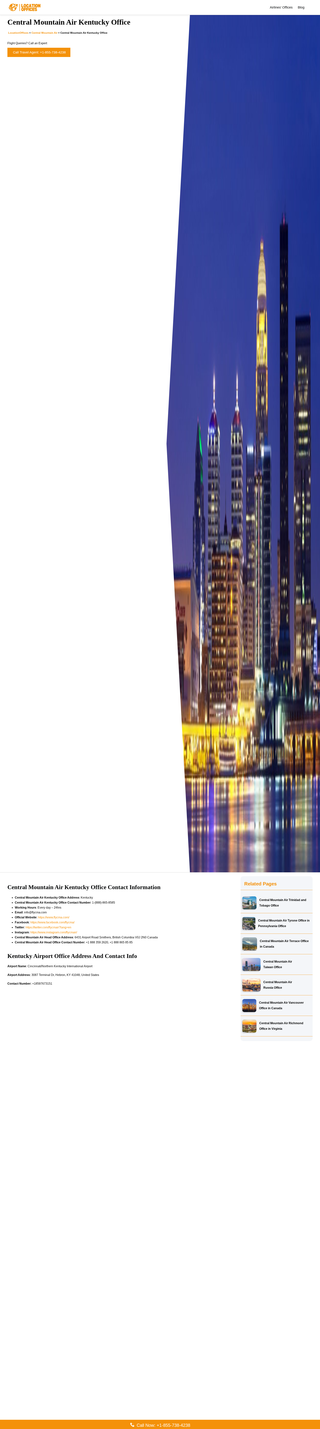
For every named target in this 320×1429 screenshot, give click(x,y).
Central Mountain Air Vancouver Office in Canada (281, 1005)
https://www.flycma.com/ (53, 917)
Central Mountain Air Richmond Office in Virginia (281, 1026)
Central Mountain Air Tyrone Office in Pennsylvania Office (284, 923)
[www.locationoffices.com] (24, 7)
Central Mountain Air (44, 32)
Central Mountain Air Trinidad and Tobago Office (282, 902)
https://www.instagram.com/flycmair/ (53, 932)
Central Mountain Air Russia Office (277, 985)
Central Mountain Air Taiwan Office (277, 964)
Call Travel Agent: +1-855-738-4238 (39, 52)
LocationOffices (18, 32)
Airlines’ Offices (281, 7)
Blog (301, 7)
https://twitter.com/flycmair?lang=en (48, 927)
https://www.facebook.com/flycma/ (52, 922)
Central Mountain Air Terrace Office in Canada (284, 943)
